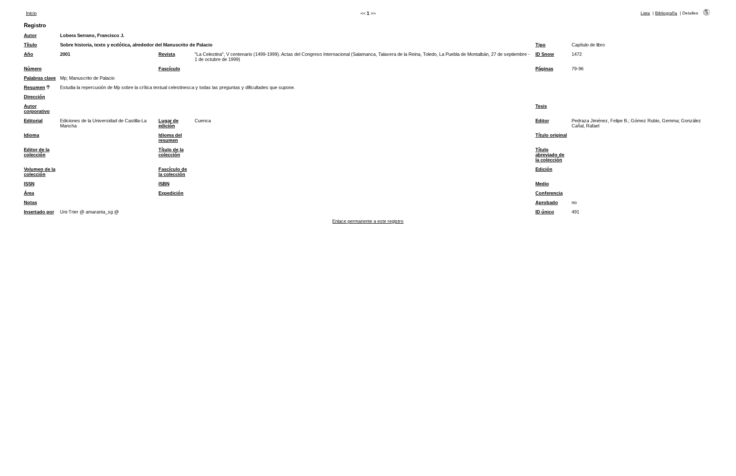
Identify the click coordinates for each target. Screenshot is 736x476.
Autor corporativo (37, 109)
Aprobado (546, 202)
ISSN (29, 183)
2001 (65, 54)
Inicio (31, 13)
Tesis (541, 106)
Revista (166, 54)
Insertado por (39, 211)
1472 (577, 54)
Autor (30, 35)
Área (29, 193)
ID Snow (544, 54)
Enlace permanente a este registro (367, 221)
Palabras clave (40, 78)
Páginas (544, 68)
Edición (543, 169)
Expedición (171, 193)
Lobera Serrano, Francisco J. (92, 35)
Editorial (33, 120)
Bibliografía (666, 13)
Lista (645, 13)
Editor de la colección (36, 152)
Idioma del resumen (170, 138)
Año (28, 54)
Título (30, 44)
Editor (542, 120)
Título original (551, 135)
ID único (544, 211)
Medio (542, 183)
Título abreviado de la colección (549, 154)
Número (33, 68)
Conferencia (549, 193)
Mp (63, 78)
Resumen (34, 87)
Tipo (540, 44)
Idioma (31, 135)
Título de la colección (171, 152)
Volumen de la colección (39, 172)
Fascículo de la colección (172, 172)
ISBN (164, 183)
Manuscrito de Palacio (92, 78)
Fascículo (169, 68)
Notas (30, 202)
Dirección (34, 96)
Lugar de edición (168, 123)
